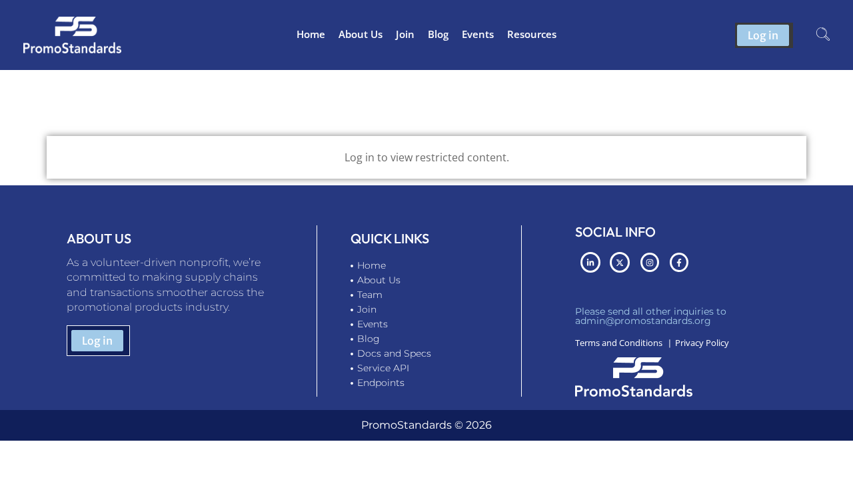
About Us (361, 34)
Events (478, 34)
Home (311, 34)
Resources (531, 34)
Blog (438, 34)
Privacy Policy (702, 343)
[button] (823, 35)
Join (405, 34)
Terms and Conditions (618, 343)
